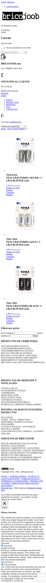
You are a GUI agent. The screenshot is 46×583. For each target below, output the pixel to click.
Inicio (3, 129)
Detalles (9, 190)
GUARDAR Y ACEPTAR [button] (12, 581)
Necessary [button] (5, 543)
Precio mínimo (7, 333)
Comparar (10, 192)
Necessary (8, 546)
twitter (3, 96)
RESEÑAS (10, 105)
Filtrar (35, 336)
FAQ (8, 107)
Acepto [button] (34, 497)
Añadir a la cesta (13, 188)
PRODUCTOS (12, 102)
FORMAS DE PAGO (31, 479)
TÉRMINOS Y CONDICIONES (14, 481)
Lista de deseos (12, 6)
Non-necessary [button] (7, 562)
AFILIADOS (6, 486)
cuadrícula (13, 122)
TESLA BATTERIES (16, 129)
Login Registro (7, 2)
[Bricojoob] (20, 21)
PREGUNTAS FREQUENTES (25, 483)
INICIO (9, 100)
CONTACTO (12, 109)
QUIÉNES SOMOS (17, 476)
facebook (4, 93)
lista (19, 122)
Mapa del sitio (6, 488)
